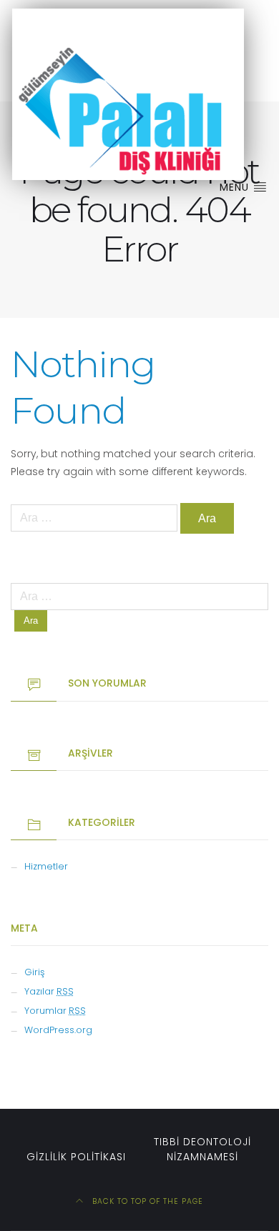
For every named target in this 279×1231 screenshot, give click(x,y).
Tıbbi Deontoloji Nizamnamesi (202, 1149)
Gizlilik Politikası (76, 1157)
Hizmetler (46, 866)
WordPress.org (58, 1030)
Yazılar (49, 991)
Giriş (34, 972)
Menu (236, 187)
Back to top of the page (146, 1201)
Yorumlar (55, 1011)
